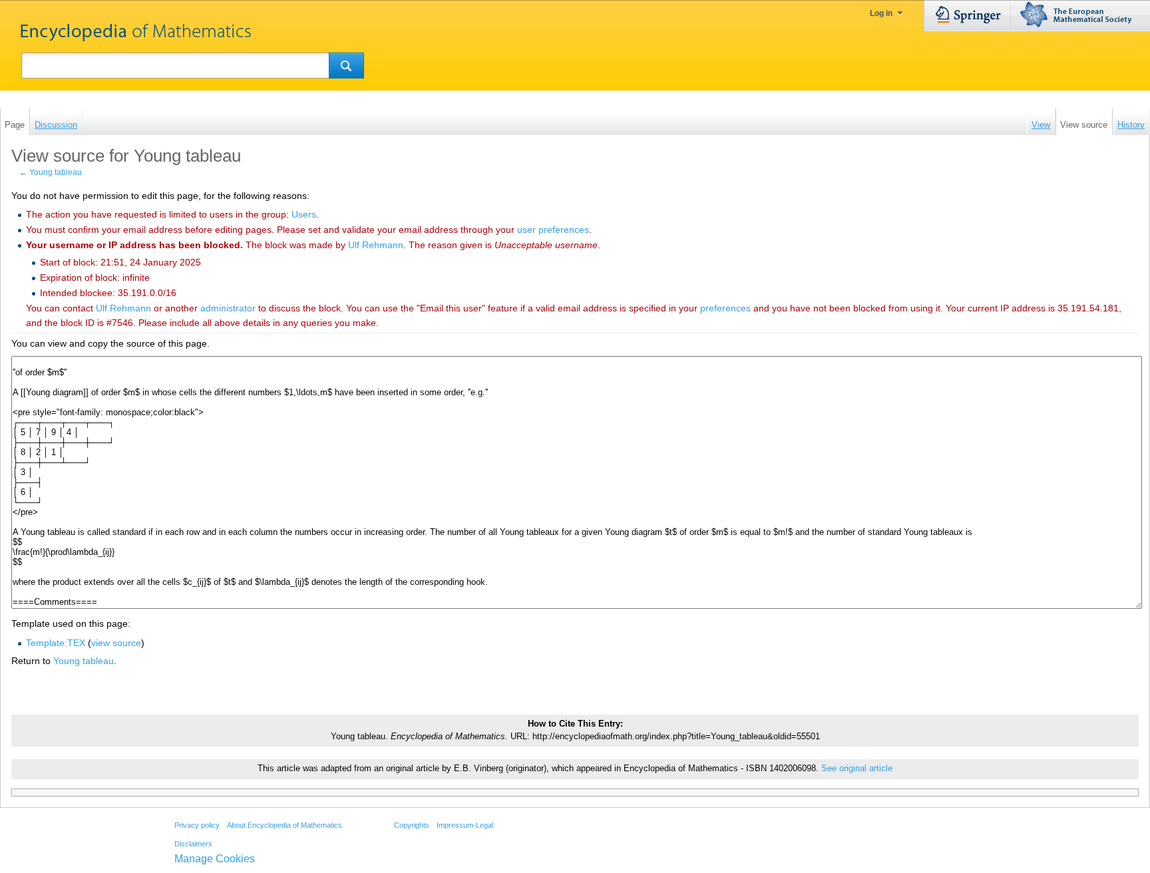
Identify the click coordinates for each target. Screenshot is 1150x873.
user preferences (553, 229)
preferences (725, 308)
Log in (881, 13)
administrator (228, 308)
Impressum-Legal (465, 825)
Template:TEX (55, 642)
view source (116, 642)
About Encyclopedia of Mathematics (284, 825)
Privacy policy (197, 825)
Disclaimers (193, 844)
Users (303, 214)
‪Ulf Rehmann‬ (375, 245)
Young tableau (55, 172)
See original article (856, 768)
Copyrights (411, 825)
